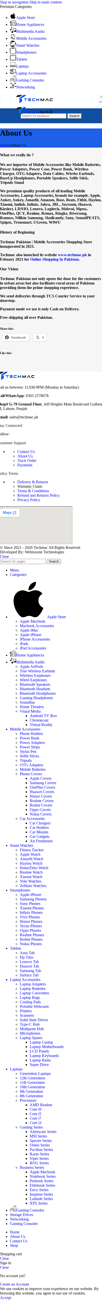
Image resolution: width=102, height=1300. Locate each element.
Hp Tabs (26, 957)
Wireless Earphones (35, 675)
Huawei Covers (42, 792)
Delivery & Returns (32, 482)
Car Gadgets (39, 836)
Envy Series (39, 1190)
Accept (5, 1298)
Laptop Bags (30, 997)
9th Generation (31, 1091)
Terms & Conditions (33, 491)
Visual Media (30, 711)
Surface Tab (29, 975)
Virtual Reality (41, 725)
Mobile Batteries (33, 769)
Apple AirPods (31, 666)
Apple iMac (29, 630)
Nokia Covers (40, 814)
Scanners (27, 1015)
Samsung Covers (43, 783)
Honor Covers (41, 796)
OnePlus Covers (42, 787)
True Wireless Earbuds (37, 671)
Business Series (32, 1167)
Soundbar (27, 702)
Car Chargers (40, 823)
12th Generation (32, 1078)
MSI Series (38, 1136)
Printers (26, 1011)
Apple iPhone (30, 635)
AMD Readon (41, 1105)
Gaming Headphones (36, 698)
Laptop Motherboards (47, 1047)
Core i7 (35, 1118)
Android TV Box (43, 716)
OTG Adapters (31, 765)
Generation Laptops (35, 1073)
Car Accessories (32, 818)
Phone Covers (31, 774)
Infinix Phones (31, 912)
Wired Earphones (33, 680)
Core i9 (35, 1109)
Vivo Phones (30, 917)
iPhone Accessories (35, 639)
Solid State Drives (34, 1020)
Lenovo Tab (29, 962)
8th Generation (31, 1096)
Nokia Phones (31, 944)
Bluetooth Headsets (35, 689)
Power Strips (30, 747)
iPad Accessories (33, 648)
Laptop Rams (40, 1060)
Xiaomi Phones (32, 908)
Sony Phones (30, 903)
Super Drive (39, 1064)
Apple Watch (30, 854)
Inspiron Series (41, 1194)
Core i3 (35, 1123)
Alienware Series (43, 1132)
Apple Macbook (32, 621)
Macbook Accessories (37, 626)
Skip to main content (45, 2)
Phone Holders (31, 733)
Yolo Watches (30, 881)
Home (5, 145)
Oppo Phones (30, 930)
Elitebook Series (42, 1185)
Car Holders (39, 827)
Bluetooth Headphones (38, 693)
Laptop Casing (41, 1042)
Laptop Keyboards (44, 1056)
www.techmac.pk (72, 255)
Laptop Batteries (33, 988)
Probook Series (41, 1181)
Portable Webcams (34, 1006)
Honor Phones (31, 921)
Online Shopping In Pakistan (54, 259)
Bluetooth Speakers (35, 684)
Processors (28, 1100)
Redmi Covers (41, 805)
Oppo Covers (40, 810)
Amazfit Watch (31, 859)
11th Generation (32, 1082)
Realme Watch (31, 872)
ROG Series (39, 1163)
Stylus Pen (28, 751)
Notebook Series (43, 1176)
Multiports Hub (32, 1029)
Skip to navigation (14, 2)
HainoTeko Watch (34, 868)
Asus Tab (27, 953)
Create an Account (14, 1284)
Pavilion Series (41, 1149)
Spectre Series (41, 1140)
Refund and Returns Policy (38, 495)
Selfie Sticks (29, 756)
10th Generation (32, 1087)
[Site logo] (34, 103)
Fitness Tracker (32, 850)
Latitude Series (41, 1199)
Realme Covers (42, 801)
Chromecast (39, 720)
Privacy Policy (28, 500)
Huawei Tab (29, 966)
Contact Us (26, 451)
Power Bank (29, 738)
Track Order (26, 460)
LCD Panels (39, 1051)
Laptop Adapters (33, 984)
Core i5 (35, 1114)
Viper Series (39, 1158)
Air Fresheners (41, 841)
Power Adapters (32, 742)
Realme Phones (32, 935)
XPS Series (39, 1203)
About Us (25, 456)
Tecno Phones (31, 926)
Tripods (26, 760)
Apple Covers (40, 778)
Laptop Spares (31, 1038)
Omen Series (40, 1145)
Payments (24, 465)
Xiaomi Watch (31, 877)
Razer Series (39, 1154)
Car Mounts (39, 832)
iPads (24, 644)
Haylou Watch (31, 863)
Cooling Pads (30, 1002)
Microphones (30, 1033)
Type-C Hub (30, 1024)
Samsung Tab (30, 971)
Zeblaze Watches (33, 886)
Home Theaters (32, 707)
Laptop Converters (34, 993)
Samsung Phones (33, 899)
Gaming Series (31, 1127)
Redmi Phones (31, 939)
